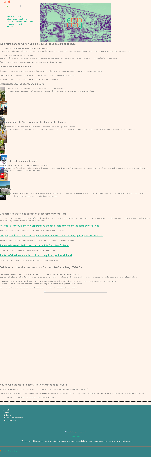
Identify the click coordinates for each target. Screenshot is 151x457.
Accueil (6, 410)
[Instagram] (4, 2)
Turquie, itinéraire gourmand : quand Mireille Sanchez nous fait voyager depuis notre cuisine (51, 235)
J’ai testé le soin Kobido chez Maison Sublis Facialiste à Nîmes (34, 245)
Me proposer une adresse (13, 418)
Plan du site (75, 437)
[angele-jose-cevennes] (4, 205)
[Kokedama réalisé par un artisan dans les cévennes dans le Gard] (2, 100)
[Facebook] (9, 2)
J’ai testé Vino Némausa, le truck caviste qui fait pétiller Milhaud (36, 255)
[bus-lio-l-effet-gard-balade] (2, 180)
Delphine (7, 415)
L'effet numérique (12, 451)
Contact (7, 413)
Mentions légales (10, 420)
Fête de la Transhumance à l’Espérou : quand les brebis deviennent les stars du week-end (49, 225)
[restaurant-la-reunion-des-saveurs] (3, 138)
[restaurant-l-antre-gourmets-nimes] (2, 153)
